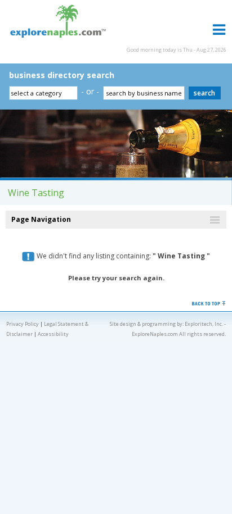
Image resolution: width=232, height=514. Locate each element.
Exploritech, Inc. (204, 323)
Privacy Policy (22, 323)
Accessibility (53, 334)
